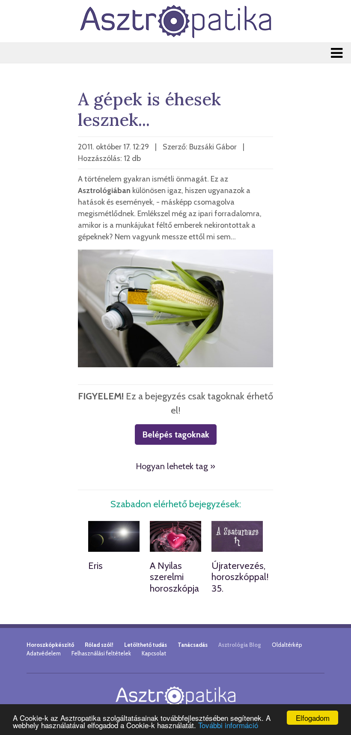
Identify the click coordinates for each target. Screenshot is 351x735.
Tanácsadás (193, 644)
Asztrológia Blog (239, 644)
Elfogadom (313, 717)
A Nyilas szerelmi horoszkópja (174, 577)
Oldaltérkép (287, 644)
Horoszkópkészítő (50, 644)
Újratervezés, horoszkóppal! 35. (240, 577)
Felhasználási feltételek (101, 653)
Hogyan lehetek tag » (175, 466)
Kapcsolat (154, 653)
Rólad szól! (99, 644)
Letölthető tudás (145, 644)
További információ (228, 725)
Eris (95, 565)
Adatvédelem (44, 653)
